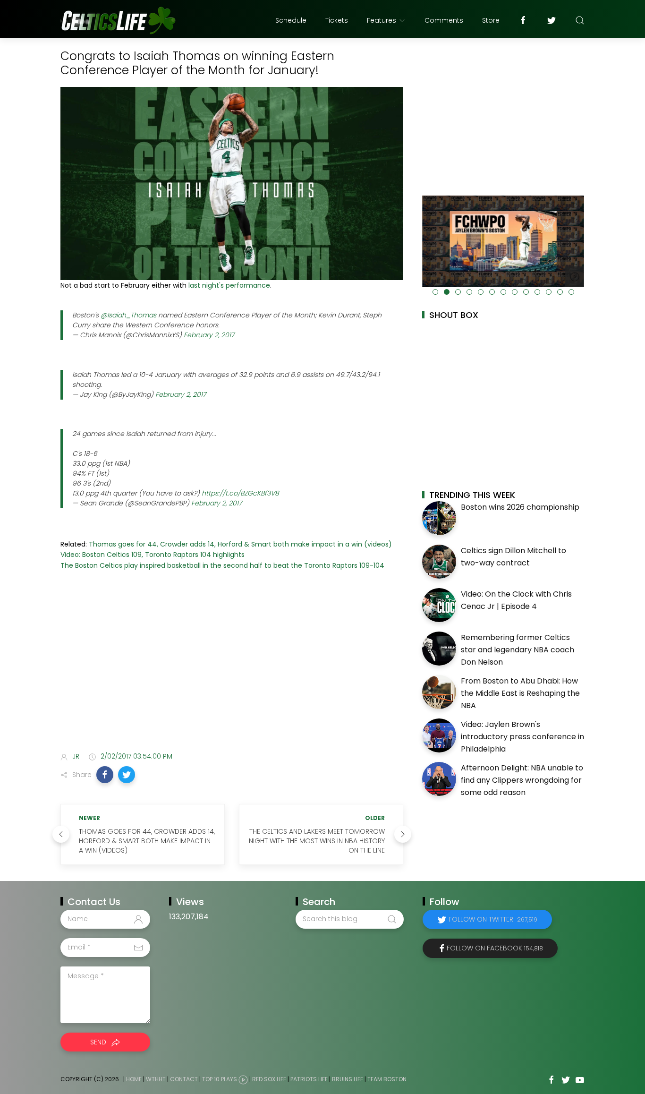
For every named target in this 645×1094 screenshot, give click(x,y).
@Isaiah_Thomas (128, 315)
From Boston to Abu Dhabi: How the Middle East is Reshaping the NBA (520, 692)
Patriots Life (309, 1079)
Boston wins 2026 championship (520, 507)
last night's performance (229, 285)
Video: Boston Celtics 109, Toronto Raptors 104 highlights (152, 554)
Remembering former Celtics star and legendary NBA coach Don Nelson (517, 649)
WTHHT (156, 1079)
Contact (184, 1079)
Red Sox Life (269, 1079)
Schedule (290, 20)
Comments (443, 20)
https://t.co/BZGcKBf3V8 (240, 493)
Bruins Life (347, 1079)
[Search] (580, 20)
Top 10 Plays (219, 1079)
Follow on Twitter (493, 919)
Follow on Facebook (495, 948)
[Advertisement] (231, 670)
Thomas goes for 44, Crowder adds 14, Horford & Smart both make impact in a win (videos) (240, 544)
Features (381, 20)
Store (491, 20)
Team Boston (387, 1079)
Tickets (336, 20)
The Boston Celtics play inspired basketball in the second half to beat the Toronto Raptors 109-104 (222, 565)
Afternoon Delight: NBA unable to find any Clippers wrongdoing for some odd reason (522, 779)
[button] (104, 774)
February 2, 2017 (209, 335)
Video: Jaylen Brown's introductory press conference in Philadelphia (522, 736)
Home (134, 1079)
